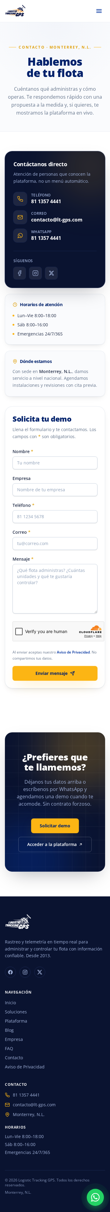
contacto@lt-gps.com (34, 1105)
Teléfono (24, 505)
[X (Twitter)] (51, 273)
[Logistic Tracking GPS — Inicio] (16, 11)
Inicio (10, 1002)
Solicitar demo (55, 826)
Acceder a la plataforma (52, 844)
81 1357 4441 (26, 1095)
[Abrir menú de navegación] (99, 11)
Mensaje (23, 559)
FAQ (9, 1048)
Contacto (14, 1057)
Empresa (22, 478)
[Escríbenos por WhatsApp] (95, 1197)
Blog (9, 1030)
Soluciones (16, 1012)
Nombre (23, 451)
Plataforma (16, 1021)
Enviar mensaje (51, 673)
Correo (22, 532)
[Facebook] (19, 273)
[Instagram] (35, 273)
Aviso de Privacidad (73, 652)
